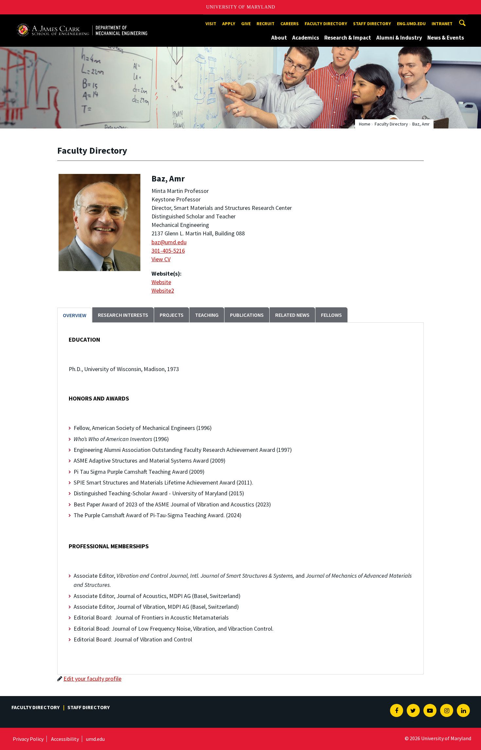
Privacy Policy (28, 739)
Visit (210, 23)
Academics (305, 37)
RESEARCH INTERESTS (123, 315)
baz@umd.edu (169, 242)
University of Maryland (240, 7)
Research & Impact (347, 37)
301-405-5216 (168, 250)
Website (161, 282)
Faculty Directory (326, 23)
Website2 (162, 290)
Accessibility (65, 739)
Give (246, 23)
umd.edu (95, 739)
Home (364, 124)
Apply (228, 23)
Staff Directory (372, 23)
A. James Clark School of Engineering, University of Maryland (81, 20)
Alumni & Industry (399, 37)
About (279, 37)
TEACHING (207, 315)
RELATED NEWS (292, 315)
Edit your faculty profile (92, 678)
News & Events (445, 37)
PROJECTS (172, 315)
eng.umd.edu (411, 23)
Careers (289, 23)
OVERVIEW (74, 315)
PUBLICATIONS (247, 315)
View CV (160, 259)
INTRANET (442, 23)
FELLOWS (331, 315)
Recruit (266, 23)
